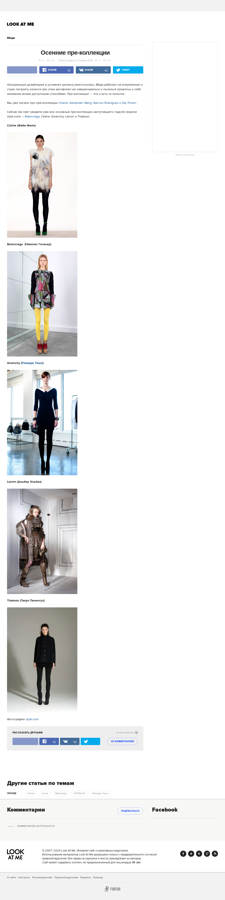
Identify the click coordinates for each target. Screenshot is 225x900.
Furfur (112, 889)
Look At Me (20, 24)
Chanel (63, 103)
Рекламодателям (42, 877)
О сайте (11, 877)
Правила (85, 877)
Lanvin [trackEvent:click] (44, 793)
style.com (32, 719)
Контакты (24, 877)
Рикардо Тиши (32, 363)
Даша (72, 60)
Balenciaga (32, 117)
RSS (215, 854)
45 (43, 60)
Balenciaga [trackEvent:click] (61, 793)
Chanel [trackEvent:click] (30, 793)
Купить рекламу (185, 155)
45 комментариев (122, 741)
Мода (11, 38)
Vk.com (191, 854)
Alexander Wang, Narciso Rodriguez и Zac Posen (102, 103)
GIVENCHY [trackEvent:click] (79, 793)
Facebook (183, 854)
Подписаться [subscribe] (130, 811)
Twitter (199, 854)
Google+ (207, 854)
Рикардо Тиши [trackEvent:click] (100, 793)
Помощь (98, 877)
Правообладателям (66, 877)
